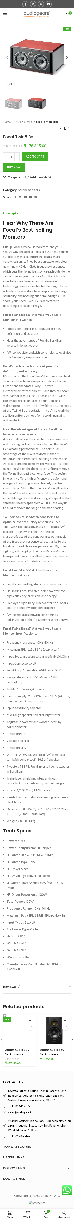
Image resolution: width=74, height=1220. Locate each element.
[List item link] (37, 1106)
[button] (30, 1019)
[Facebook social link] (25, 4)
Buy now (14, 167)
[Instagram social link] (41, 4)
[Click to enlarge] (10, 84)
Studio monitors (47, 121)
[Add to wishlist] (30, 1026)
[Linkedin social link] (30, 197)
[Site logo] (37, 14)
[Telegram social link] (35, 197)
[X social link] (33, 4)
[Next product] (69, 128)
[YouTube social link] (49, 4)
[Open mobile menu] (5, 14)
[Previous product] (61, 128)
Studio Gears (24, 121)
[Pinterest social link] (25, 197)
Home (7, 121)
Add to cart (35, 156)
